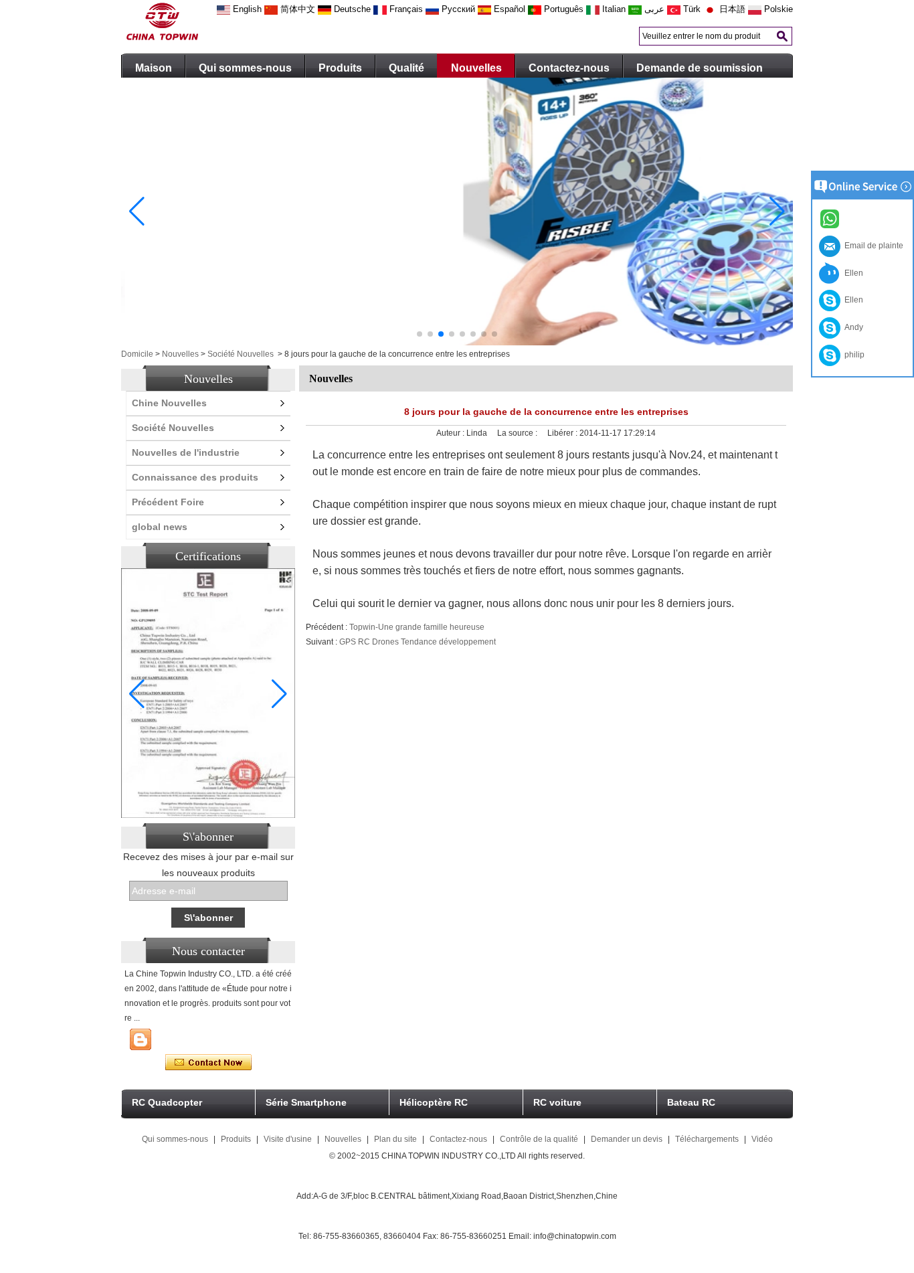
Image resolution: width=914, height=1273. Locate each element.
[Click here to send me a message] (831, 218)
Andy (851, 327)
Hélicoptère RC (433, 1102)
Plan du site (395, 1139)
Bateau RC (691, 1102)
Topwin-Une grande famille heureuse (416, 627)
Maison (153, 68)
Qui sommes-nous (245, 68)
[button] (419, 334)
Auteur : (451, 433)
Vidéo (762, 1139)
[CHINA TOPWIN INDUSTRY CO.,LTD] (162, 37)
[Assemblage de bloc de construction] (457, 342)
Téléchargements (707, 1139)
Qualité (406, 68)
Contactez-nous (569, 68)
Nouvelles (476, 68)
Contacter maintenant (208, 1063)
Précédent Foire (168, 502)
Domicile (137, 354)
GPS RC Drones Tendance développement (417, 642)
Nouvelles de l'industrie (186, 452)
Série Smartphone (306, 1102)
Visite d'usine (288, 1139)
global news (159, 526)
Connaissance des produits (195, 477)
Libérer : (563, 433)
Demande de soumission (699, 68)
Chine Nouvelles (169, 403)
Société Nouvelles (240, 354)
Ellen (851, 273)
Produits (340, 68)
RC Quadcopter (167, 1102)
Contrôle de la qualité (539, 1139)
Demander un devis (626, 1139)
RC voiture (557, 1102)
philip (852, 354)
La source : (518, 433)
